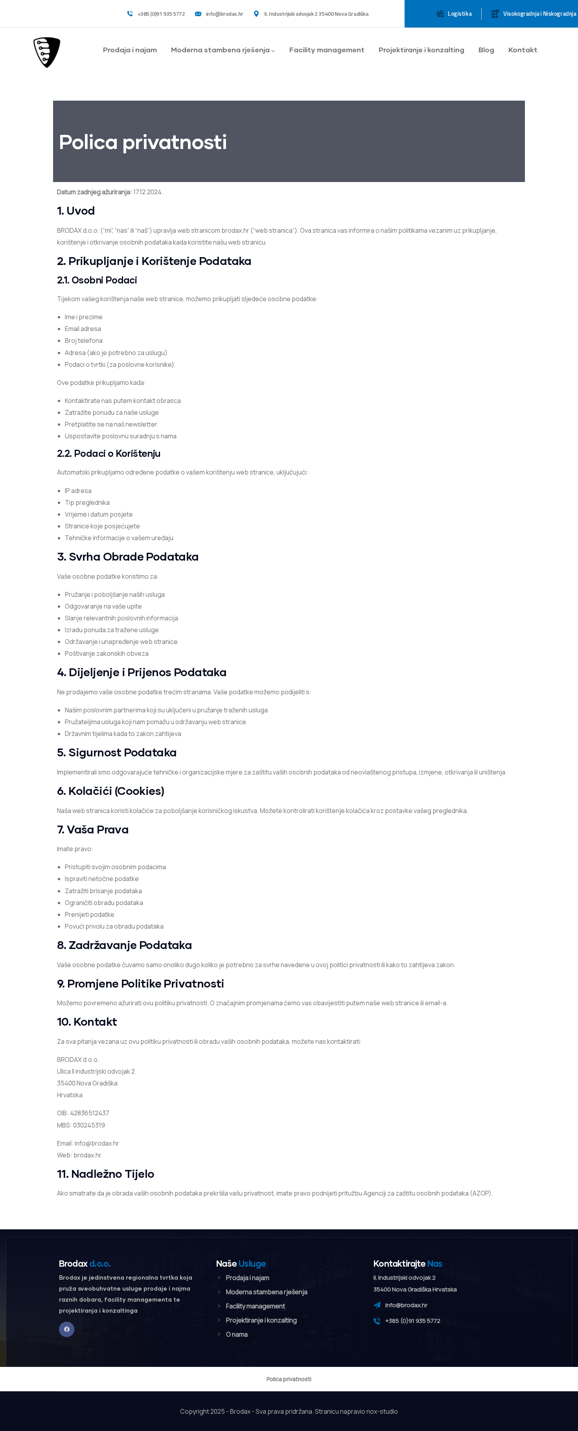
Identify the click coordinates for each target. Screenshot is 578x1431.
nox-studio (382, 1411)
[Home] (46, 51)
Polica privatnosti (289, 1379)
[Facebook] (66, 1329)
